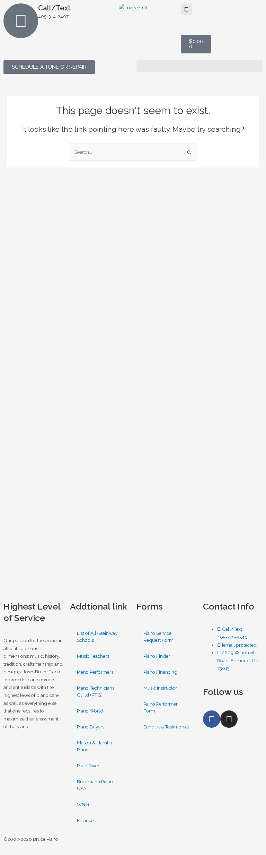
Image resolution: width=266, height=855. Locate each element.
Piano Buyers (90, 726)
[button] (186, 9)
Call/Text (54, 8)
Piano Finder (156, 656)
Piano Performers (95, 672)
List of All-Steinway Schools (97, 636)
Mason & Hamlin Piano (94, 746)
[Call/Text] (20, 20)
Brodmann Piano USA (95, 785)
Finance (85, 820)
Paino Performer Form (160, 707)
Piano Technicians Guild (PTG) (95, 691)
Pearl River (88, 765)
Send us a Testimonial (166, 726)
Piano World (90, 711)
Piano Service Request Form (158, 636)
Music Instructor (160, 688)
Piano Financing (160, 672)
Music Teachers (93, 656)
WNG (83, 804)
